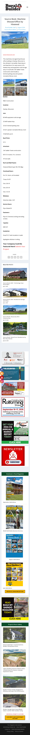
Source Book (22, 29)
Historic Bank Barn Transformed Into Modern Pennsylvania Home (13, 645)
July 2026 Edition (7, 588)
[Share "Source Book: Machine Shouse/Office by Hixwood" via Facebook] (8, 257)
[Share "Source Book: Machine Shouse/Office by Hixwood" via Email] (18, 257)
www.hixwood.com (9, 55)
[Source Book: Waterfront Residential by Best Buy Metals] (15, 328)
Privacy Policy (10, 731)
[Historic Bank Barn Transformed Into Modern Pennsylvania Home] (14, 635)
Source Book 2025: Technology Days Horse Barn (13, 283)
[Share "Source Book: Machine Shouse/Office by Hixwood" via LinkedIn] (15, 257)
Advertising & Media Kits (9, 727)
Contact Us (7, 729)
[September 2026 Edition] (14, 489)
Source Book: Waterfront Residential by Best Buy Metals (14, 338)
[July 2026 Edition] (14, 574)
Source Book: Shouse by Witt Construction (11, 317)
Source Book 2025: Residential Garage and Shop (14, 300)
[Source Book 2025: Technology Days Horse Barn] (15, 274)
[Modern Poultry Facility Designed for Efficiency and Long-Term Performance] (14, 681)
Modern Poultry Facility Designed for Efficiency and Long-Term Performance (13, 690)
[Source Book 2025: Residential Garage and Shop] (15, 292)
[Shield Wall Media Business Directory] (14, 517)
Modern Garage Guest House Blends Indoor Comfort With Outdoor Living (13, 710)
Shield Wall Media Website (17, 729)
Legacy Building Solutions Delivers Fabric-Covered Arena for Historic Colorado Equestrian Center (14, 670)
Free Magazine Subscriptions (14, 725)
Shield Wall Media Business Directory (13, 531)
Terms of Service (19, 731)
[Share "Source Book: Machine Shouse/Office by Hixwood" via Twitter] (11, 257)
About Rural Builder (21, 727)
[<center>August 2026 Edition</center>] (14, 546)
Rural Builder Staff (10, 27)
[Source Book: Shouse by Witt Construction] (15, 309)
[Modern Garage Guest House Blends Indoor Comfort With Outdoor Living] (14, 701)
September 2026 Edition (9, 502)
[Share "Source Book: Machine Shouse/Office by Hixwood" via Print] (21, 257)
